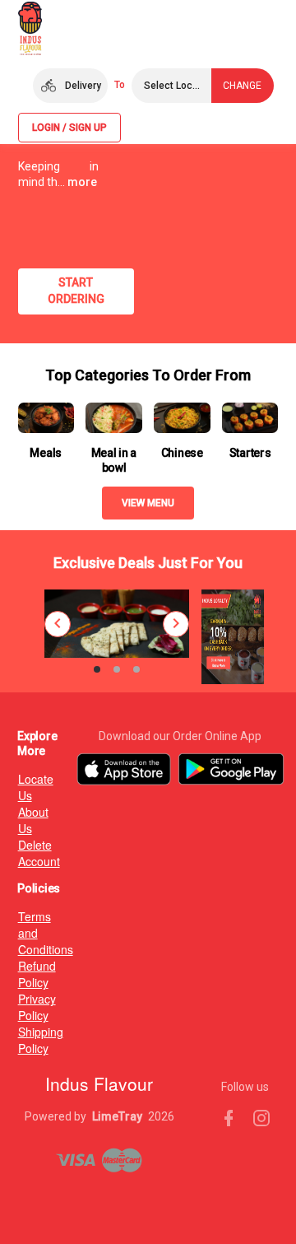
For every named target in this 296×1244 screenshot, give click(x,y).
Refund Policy (25, 973)
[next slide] (176, 624)
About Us (25, 820)
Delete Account (25, 852)
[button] (70, 85)
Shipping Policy (25, 1039)
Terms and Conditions (25, 932)
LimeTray (117, 1116)
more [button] (82, 182)
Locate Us (25, 787)
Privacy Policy (25, 1006)
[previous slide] (57, 624)
